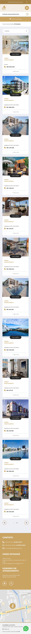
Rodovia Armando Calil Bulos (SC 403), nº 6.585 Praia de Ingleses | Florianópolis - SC (14, 561)
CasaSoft (8, 631)
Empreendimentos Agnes (15, 2)
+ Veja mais (15, 71)
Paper (17, 631)
